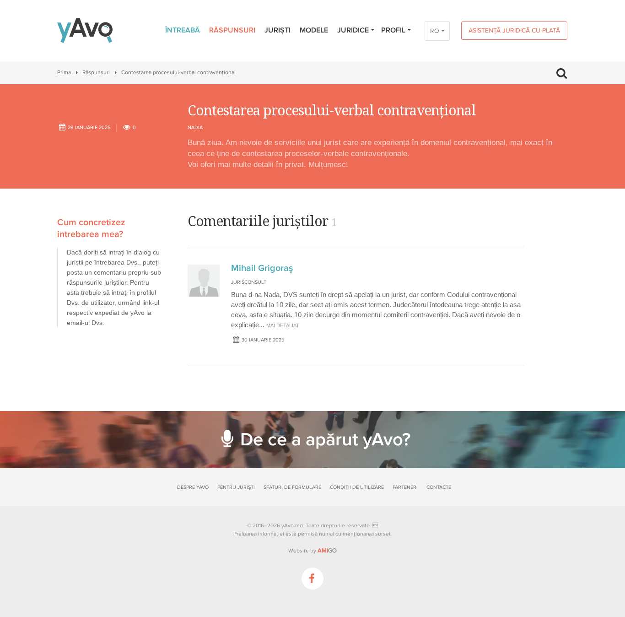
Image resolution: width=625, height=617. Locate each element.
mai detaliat (282, 325)
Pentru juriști (236, 487)
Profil (393, 30)
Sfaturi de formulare (292, 487)
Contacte (438, 487)
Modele (314, 30)
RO (434, 31)
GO (327, 550)
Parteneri (405, 487)
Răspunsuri (232, 30)
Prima (64, 72)
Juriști (277, 30)
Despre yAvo (193, 487)
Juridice (353, 30)
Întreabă (182, 30)
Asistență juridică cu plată (514, 30)
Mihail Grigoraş (262, 268)
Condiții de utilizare (357, 487)
